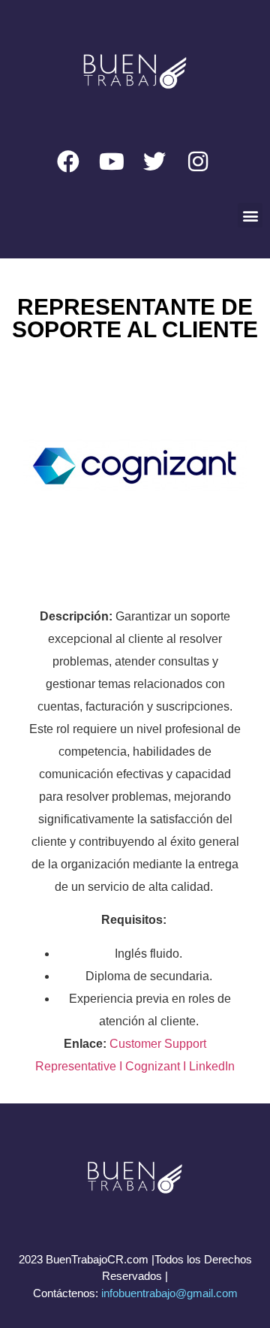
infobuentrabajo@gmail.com (169, 1293)
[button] (250, 215)
